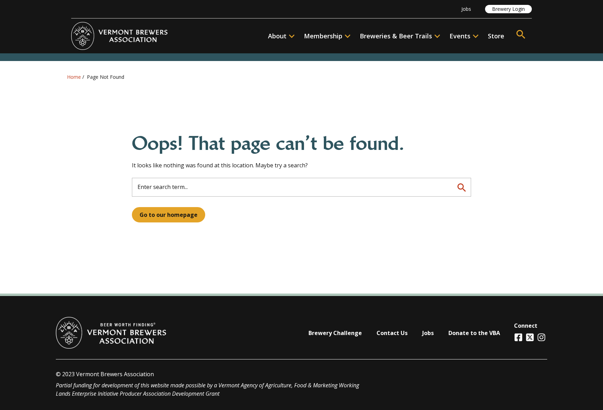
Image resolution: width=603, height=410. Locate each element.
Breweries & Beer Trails (396, 36)
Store (496, 36)
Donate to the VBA (474, 333)
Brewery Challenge (335, 333)
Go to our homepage (169, 215)
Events (459, 36)
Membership (323, 36)
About (277, 36)
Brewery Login (508, 9)
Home (74, 77)
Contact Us (392, 333)
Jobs (466, 9)
